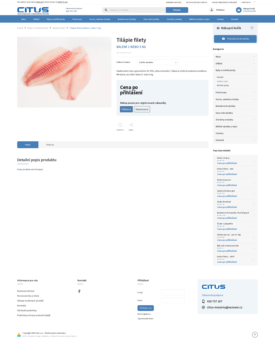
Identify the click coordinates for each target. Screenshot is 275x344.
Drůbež (219, 63)
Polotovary (221, 92)
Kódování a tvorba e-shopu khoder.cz (64, 336)
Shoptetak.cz (45, 336)
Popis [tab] (28, 144)
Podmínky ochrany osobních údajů (33, 315)
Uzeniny (219, 133)
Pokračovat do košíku (238, 38)
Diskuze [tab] (50, 144)
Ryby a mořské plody (225, 70)
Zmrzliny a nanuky (224, 119)
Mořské (220, 77)
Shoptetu (32, 336)
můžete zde (63, 2)
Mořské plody (223, 85)
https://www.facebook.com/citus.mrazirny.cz (79, 291)
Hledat (177, 10)
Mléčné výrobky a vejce (226, 126)
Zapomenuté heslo (145, 318)
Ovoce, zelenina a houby (227, 99)
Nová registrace (144, 314)
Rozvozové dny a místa (196, 2)
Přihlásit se (126, 109)
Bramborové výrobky (225, 106)
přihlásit (40, 2)
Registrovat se (142, 109)
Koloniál (220, 140)
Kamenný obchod (173, 2)
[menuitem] (23, 19)
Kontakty (246, 2)
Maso (218, 56)
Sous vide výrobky (224, 113)
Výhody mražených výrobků (224, 2)
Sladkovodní (222, 81)
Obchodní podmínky (27, 310)
